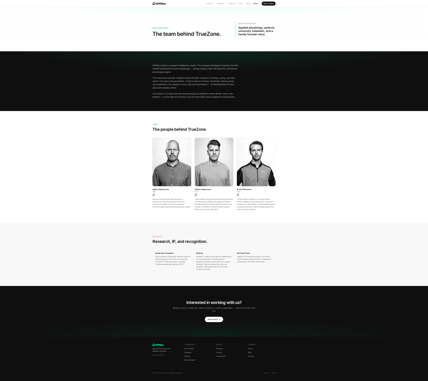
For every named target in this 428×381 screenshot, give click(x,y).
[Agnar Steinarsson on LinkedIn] (153, 195)
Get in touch (214, 319)
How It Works (189, 349)
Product (209, 3)
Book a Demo (268, 3)
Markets (220, 3)
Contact (251, 356)
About (256, 3)
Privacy (266, 373)
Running (219, 349)
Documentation (189, 360)
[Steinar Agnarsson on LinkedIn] (196, 195)
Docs (241, 3)
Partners (232, 3)
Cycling (219, 352)
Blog (248, 3)
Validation (187, 352)
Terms (273, 373)
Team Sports (221, 356)
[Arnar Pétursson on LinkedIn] (238, 195)
